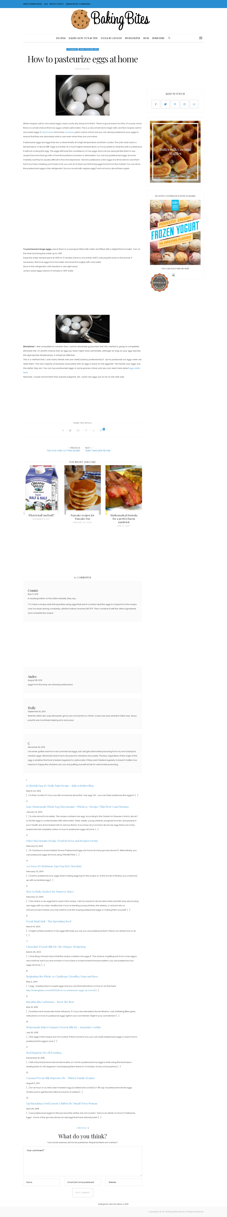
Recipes (60, 38)
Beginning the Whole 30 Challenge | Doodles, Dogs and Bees (62, 976)
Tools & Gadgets (111, 38)
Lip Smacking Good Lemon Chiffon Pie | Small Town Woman (61, 1103)
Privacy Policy (57, 4)
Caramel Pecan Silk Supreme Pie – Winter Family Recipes (60, 1078)
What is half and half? (41, 515)
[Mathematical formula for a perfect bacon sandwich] (123, 490)
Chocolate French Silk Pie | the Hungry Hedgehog (56, 946)
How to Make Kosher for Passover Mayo (50, 891)
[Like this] (101, 430)
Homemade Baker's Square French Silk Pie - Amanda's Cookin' (63, 1027)
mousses (69, 132)
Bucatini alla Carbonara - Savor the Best (50, 1001)
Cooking (72, 49)
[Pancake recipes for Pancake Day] (82, 490)
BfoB (146, 38)
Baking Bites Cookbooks (78, 4)
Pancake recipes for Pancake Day (82, 516)
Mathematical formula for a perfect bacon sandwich (123, 518)
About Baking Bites (32, 4)
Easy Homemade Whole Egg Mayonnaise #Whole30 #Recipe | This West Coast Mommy (77, 806)
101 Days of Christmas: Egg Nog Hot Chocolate (54, 866)
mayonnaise (47, 132)
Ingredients (132, 38)
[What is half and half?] (41, 490)
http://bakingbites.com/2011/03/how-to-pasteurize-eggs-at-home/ (60, 990)
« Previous (81, 1128)
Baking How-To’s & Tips (83, 38)
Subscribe (158, 38)
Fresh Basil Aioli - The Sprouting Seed (48, 921)
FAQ (46, 4)
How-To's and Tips (89, 49)
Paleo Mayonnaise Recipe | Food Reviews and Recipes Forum (62, 840)
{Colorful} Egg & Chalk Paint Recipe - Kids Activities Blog (60, 785)
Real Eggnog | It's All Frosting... (44, 1052)
